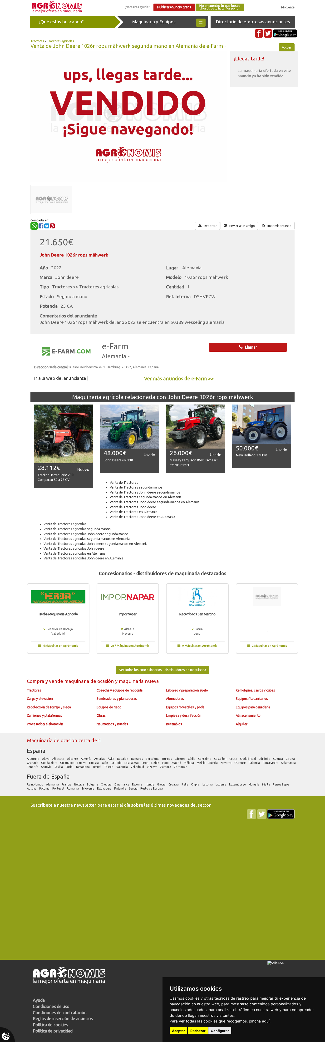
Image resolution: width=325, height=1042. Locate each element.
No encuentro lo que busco (220, 7)
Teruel (97, 766)
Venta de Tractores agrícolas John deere (74, 548)
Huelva (82, 762)
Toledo (109, 766)
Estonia (137, 784)
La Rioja (116, 762)
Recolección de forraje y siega (49, 707)
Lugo (165, 762)
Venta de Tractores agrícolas (65, 524)
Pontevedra (271, 762)
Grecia (161, 784)
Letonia (207, 784)
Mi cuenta (288, 7)
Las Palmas (132, 762)
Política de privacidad (53, 1030)
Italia (185, 784)
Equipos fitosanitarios (252, 699)
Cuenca (278, 758)
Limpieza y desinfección (183, 715)
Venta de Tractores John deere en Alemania (142, 517)
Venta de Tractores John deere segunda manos (145, 492)
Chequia (106, 784)
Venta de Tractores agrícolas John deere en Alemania (83, 558)
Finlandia (120, 788)
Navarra (226, 762)
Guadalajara (49, 762)
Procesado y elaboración (45, 724)
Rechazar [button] (198, 1031)
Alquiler (241, 724)
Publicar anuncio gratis (174, 7)
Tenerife (33, 766)
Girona (290, 758)
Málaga (189, 762)
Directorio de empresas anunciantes (253, 21)
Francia (67, 784)
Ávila (111, 758)
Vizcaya (152, 766)
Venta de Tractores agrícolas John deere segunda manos (86, 534)
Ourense (240, 762)
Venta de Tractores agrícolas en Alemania (74, 553)
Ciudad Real (248, 758)
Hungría (254, 784)
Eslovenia (88, 788)
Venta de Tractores (124, 482)
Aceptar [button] (178, 1031)
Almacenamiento (248, 715)
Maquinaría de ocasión (53, 740)
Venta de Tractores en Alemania (133, 512)
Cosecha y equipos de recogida (120, 690)
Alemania (52, 784)
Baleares (137, 758)
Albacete (58, 758)
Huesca (94, 762)
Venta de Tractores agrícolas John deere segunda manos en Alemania (96, 544)
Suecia (133, 788)
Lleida (155, 762)
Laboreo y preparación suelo (187, 690)
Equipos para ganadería (253, 707)
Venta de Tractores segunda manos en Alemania (146, 497)
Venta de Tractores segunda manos (136, 487)
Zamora (166, 766)
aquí (266, 1021)
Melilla (201, 762)
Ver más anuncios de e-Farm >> (179, 378)
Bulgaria (93, 784)
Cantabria (205, 758)
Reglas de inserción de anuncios (63, 1018)
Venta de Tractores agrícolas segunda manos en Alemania (87, 539)
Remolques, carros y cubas (255, 690)
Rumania (73, 788)
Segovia (46, 766)
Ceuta (233, 758)
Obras (101, 715)
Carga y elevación (40, 699)
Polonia (44, 788)
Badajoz (123, 758)
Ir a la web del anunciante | (61, 378)
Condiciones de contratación (60, 1012)
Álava (46, 758)
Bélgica (79, 784)
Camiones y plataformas (44, 715)
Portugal (58, 788)
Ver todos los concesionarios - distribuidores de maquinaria (162, 670)
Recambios (174, 724)
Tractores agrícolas (60, 41)
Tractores (37, 41)
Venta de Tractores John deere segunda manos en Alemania (154, 502)
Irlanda (150, 784)
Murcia (213, 762)
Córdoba (265, 758)
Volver (286, 47)
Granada (33, 762)
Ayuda (39, 1000)
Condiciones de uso (51, 1006)
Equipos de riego (109, 707)
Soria (69, 766)
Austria (32, 788)
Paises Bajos (281, 784)
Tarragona (82, 766)
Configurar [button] (220, 1031)
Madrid (177, 762)
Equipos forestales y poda (185, 707)
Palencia (255, 762)
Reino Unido (35, 784)
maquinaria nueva (139, 681)
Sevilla (59, 766)
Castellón (220, 758)
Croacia (173, 784)
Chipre (195, 784)
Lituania (221, 784)
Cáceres (180, 758)
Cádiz (192, 758)
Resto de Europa (151, 788)
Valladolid (138, 766)
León (145, 762)
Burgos (167, 758)
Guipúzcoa (67, 762)
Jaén (105, 762)
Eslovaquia (104, 788)
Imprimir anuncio (279, 226)
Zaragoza (181, 766)
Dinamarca (122, 784)
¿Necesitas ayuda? (137, 7)
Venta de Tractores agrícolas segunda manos (77, 529)
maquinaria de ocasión (89, 681)
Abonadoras (175, 699)
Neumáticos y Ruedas (112, 724)
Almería (86, 758)
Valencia (122, 766)
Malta (266, 784)
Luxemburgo (238, 784)
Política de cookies (50, 1024)
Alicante (73, 758)
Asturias (100, 758)
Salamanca (288, 762)
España (36, 751)
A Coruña (33, 758)
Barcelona (153, 758)
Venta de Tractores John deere (133, 507)
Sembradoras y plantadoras (117, 699)
